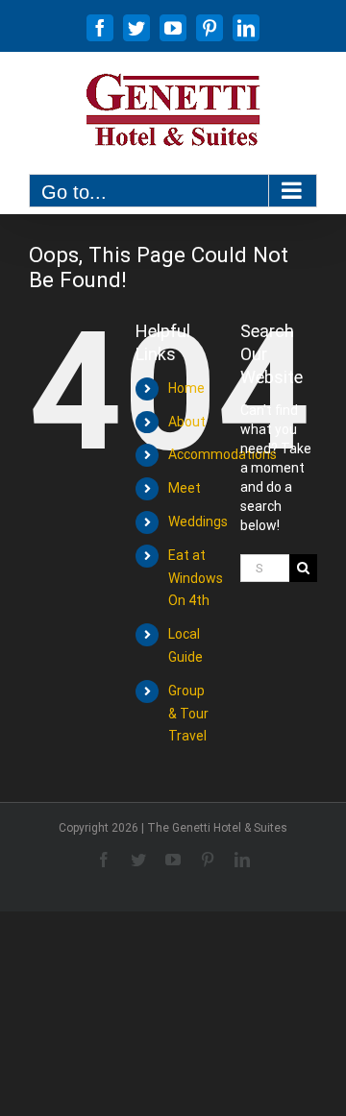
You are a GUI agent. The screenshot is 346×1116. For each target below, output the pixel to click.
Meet (184, 488)
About (187, 421)
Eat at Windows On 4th (195, 578)
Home (186, 388)
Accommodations (222, 454)
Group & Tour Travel (188, 713)
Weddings (198, 521)
